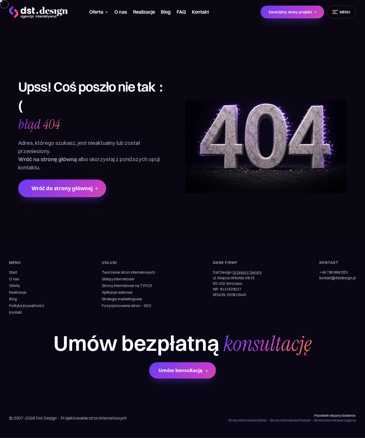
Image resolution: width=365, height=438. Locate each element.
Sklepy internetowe (118, 279)
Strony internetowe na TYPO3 (127, 286)
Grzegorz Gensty (247, 272)
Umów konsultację (180, 370)
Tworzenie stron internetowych (128, 272)
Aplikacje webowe (117, 292)
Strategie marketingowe (122, 299)
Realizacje (144, 12)
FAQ (181, 12)
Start (13, 272)
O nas (120, 12)
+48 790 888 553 (333, 272)
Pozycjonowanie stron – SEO (126, 306)
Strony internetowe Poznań (290, 420)
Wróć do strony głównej (62, 188)
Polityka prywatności (26, 306)
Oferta (96, 12)
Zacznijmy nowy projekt (290, 11)
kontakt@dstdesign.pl (337, 278)
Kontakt (200, 12)
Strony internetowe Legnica (335, 420)
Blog (166, 12)
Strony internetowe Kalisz (247, 420)
